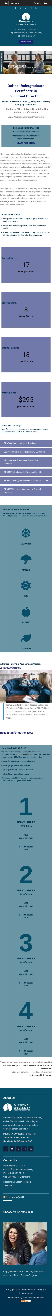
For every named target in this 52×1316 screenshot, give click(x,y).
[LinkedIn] (18, 1148)
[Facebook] (5, 1148)
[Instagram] (24, 1148)
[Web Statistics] (26, 1301)
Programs (26, 21)
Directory (12, 1177)
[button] (26, 443)
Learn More (26, 42)
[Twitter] (12, 1148)
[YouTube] (30, 1148)
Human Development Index (27, 754)
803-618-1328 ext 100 (27, 29)
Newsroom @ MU (15, 1197)
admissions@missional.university (28, 32)
